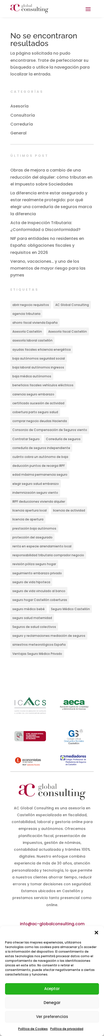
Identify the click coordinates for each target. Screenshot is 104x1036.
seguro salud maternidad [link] (32, 618)
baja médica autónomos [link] (31, 376)
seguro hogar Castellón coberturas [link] (39, 600)
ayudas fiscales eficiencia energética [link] (41, 349)
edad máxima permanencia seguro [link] (39, 474)
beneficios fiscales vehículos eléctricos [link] (42, 385)
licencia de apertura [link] (27, 519)
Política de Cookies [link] (33, 1029)
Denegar (52, 1002)
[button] (96, 932)
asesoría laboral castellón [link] (32, 340)
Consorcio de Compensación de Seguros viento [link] (49, 430)
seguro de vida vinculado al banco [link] (38, 591)
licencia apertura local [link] (29, 510)
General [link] (18, 133)
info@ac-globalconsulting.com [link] (52, 924)
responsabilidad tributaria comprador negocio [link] (48, 555)
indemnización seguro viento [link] (35, 492)
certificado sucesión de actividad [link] (38, 403)
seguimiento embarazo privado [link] (37, 573)
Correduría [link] (21, 124)
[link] (29, 9)
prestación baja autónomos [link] (34, 528)
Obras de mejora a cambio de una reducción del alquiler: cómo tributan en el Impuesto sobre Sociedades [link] (51, 177)
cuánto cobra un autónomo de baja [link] (40, 457)
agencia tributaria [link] (26, 314)
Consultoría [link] (22, 115)
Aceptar (52, 988)
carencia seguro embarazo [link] (33, 394)
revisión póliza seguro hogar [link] (34, 564)
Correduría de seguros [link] (63, 439)
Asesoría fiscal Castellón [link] (67, 331)
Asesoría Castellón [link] (27, 331)
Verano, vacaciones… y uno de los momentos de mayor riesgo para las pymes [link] (48, 268)
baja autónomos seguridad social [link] (38, 358)
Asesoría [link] (19, 106)
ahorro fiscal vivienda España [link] (35, 322)
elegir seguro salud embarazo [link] (35, 484)
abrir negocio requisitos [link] (30, 305)
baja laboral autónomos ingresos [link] (38, 367)
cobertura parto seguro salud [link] (35, 412)
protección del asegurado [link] (32, 537)
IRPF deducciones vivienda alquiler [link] (38, 501)
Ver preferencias (52, 1016)
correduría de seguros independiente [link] (41, 448)
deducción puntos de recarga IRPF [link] (38, 465)
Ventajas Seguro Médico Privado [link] (37, 654)
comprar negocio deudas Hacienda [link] (39, 421)
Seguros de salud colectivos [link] (34, 627)
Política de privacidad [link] (66, 1029)
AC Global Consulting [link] (72, 305)
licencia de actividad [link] (69, 510)
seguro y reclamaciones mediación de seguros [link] (48, 635)
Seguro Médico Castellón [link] (70, 609)
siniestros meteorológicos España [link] (39, 644)
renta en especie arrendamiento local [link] (41, 546)
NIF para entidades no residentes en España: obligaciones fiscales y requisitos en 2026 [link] (47, 245)
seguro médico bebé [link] (28, 609)
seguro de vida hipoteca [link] (31, 582)
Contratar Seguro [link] (26, 439)
